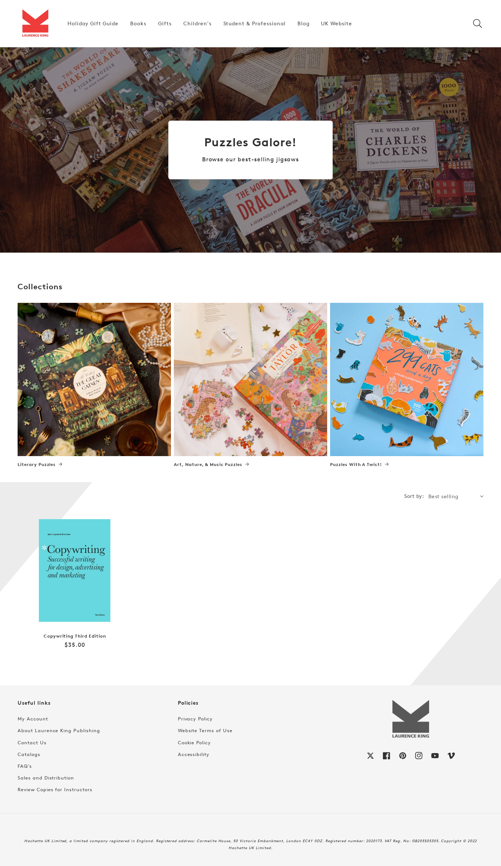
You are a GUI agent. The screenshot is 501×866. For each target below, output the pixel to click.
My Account (33, 719)
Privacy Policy (195, 719)
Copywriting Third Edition (75, 636)
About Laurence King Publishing (59, 730)
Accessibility (193, 754)
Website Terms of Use (205, 730)
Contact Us (32, 742)
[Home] (35, 23)
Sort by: (414, 496)
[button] (477, 23)
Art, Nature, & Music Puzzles (208, 464)
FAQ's (25, 766)
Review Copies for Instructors (55, 789)
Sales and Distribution (46, 778)
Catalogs (29, 754)
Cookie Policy (194, 742)
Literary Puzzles (37, 464)
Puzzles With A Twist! (356, 464)
